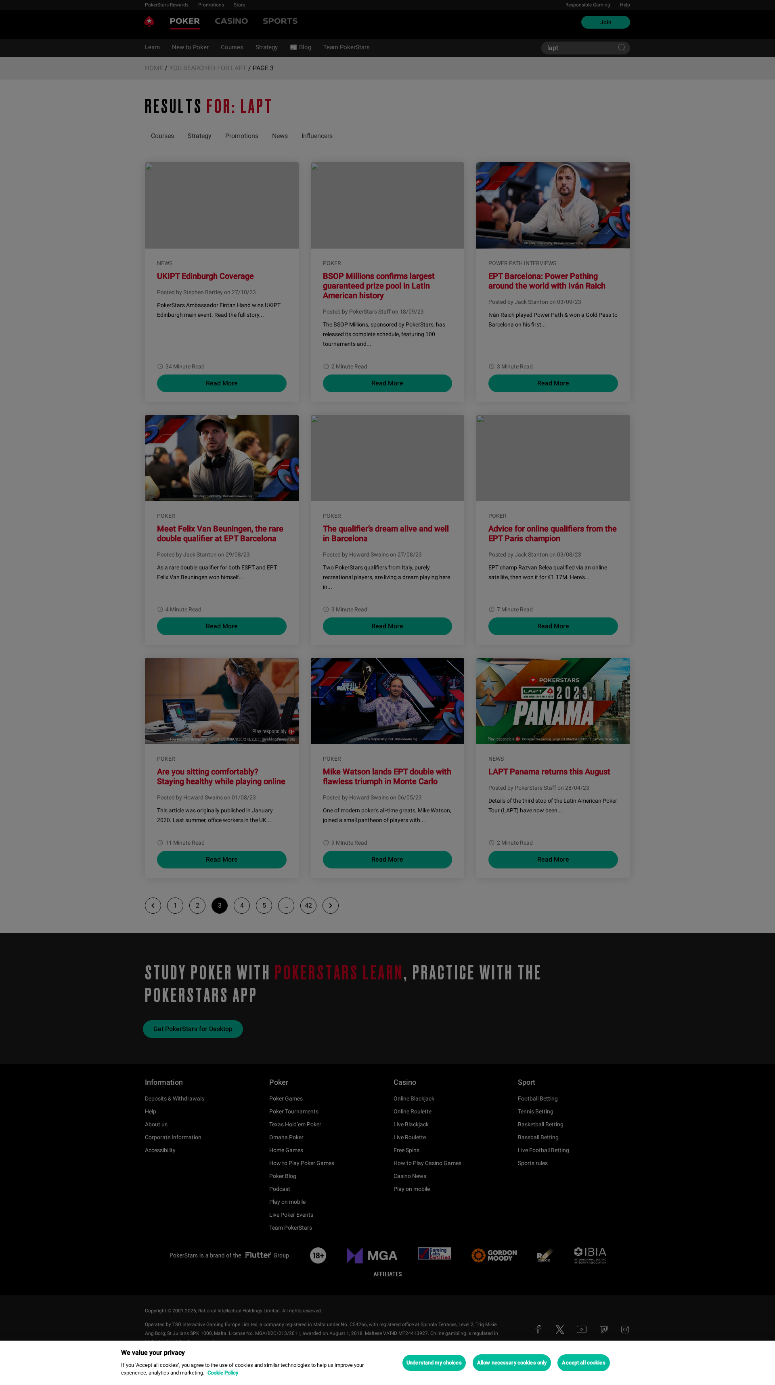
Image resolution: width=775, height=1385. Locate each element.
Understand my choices (434, 1363)
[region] (387, 1363)
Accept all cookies (583, 1363)
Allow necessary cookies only (512, 1363)
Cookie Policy (222, 1373)
